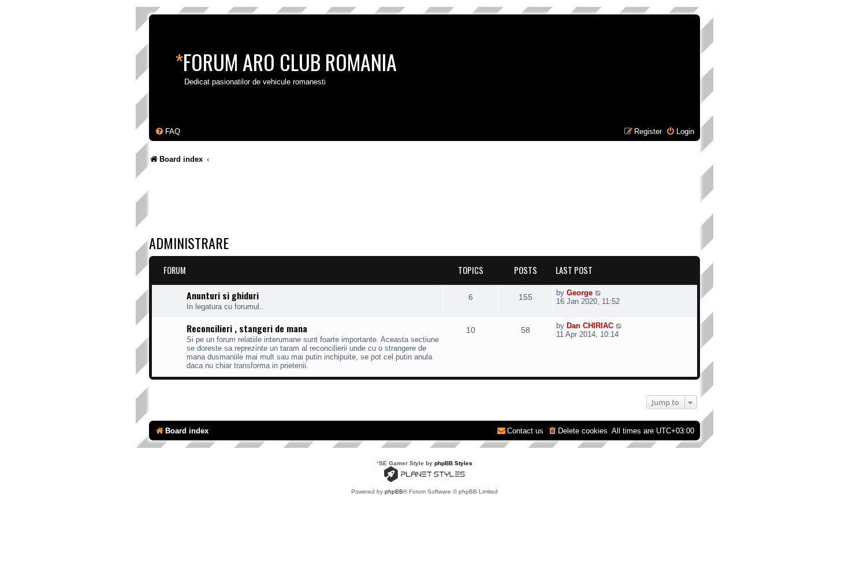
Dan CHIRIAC (590, 325)
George (580, 292)
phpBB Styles (453, 463)
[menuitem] (167, 131)
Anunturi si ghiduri (223, 295)
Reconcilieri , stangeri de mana (247, 328)
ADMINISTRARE (189, 242)
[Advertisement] (359, 202)
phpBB (394, 491)
